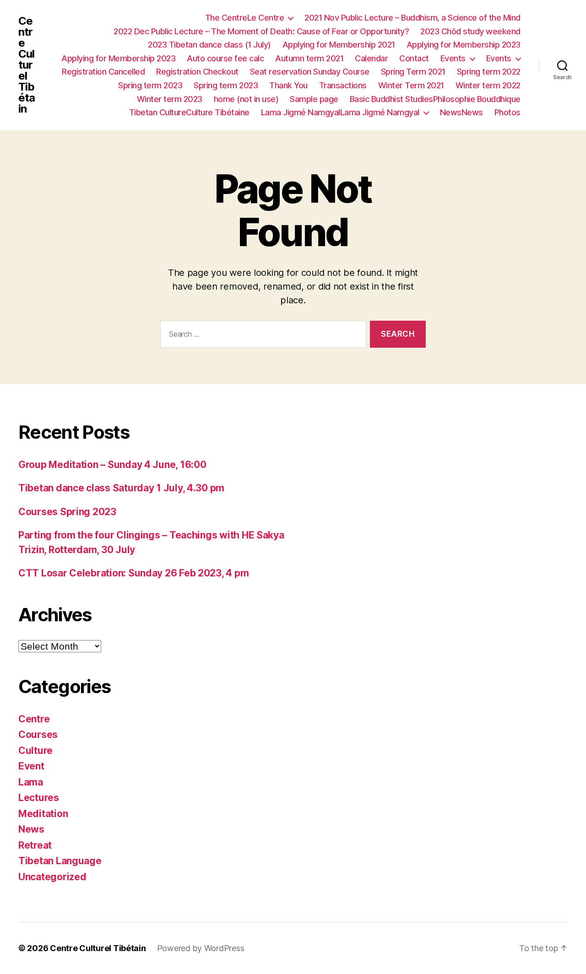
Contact (414, 58)
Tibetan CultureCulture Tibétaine (189, 112)
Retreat (35, 845)
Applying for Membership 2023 (464, 44)
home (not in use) (246, 99)
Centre (33, 719)
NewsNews (461, 112)
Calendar (371, 58)
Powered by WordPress (200, 948)
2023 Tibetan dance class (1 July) (209, 44)
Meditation (43, 813)
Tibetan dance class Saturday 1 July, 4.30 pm (121, 488)
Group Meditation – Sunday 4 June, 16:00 (112, 464)
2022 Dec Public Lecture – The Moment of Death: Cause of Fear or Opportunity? (261, 31)
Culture (35, 750)
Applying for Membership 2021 (338, 44)
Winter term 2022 (488, 85)
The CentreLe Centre (244, 17)
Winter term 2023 (169, 99)
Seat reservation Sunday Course (309, 71)
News (31, 829)
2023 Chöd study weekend (470, 31)
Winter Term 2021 (411, 85)
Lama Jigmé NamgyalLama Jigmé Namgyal (340, 112)
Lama (30, 782)
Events (453, 58)
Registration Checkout (197, 71)
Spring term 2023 (150, 85)
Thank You (288, 85)
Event (31, 766)
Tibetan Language (60, 860)
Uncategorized (52, 877)
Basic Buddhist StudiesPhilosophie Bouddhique (435, 99)
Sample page (314, 99)
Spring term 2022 (489, 71)
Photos (507, 112)
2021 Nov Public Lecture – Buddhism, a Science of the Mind (412, 17)
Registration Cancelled (103, 71)
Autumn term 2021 (309, 58)
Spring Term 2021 (413, 71)
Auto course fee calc (225, 58)
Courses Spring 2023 (67, 511)
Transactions (343, 85)
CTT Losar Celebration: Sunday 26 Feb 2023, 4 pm (133, 573)
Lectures (38, 797)
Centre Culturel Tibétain (26, 65)
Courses (38, 734)
